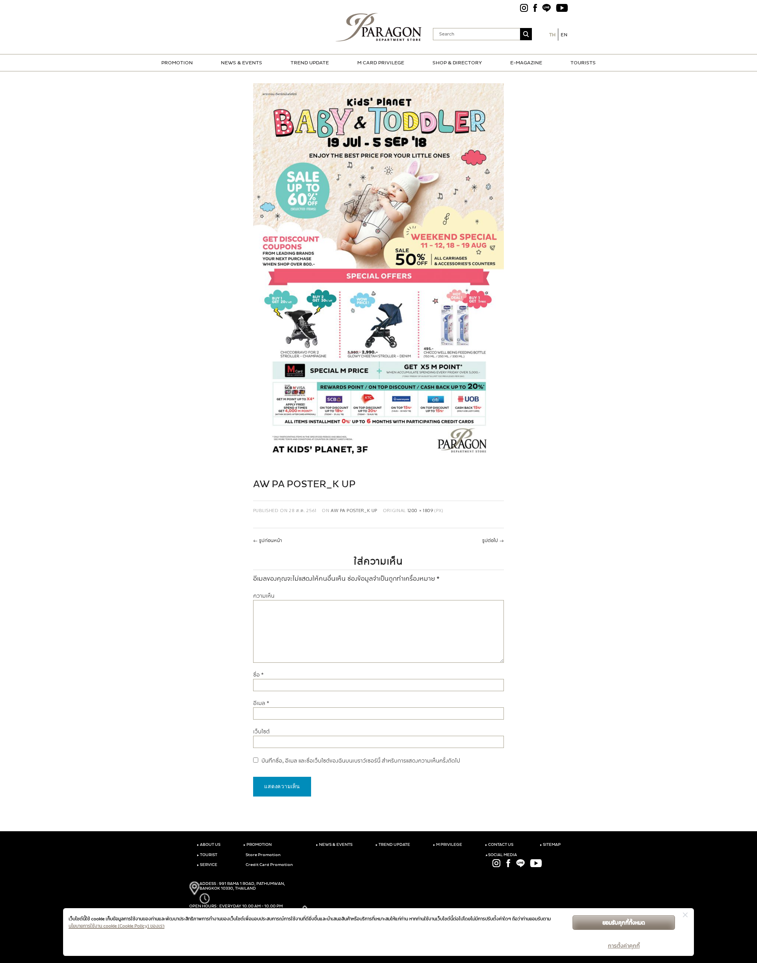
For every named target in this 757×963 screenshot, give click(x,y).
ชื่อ (258, 674)
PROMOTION (177, 62)
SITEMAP (550, 844)
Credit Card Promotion (269, 864)
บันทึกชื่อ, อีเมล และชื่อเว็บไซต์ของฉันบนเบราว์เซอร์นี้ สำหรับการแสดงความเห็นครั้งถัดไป (360, 760)
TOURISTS (583, 62)
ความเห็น (263, 596)
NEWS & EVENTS (241, 62)
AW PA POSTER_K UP (354, 510)
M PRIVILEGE (447, 844)
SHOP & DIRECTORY (457, 62)
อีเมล (261, 703)
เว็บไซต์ (261, 731)
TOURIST (207, 855)
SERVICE (207, 864)
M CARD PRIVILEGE (380, 62)
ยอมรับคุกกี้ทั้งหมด (623, 922)
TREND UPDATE (310, 62)
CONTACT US (499, 844)
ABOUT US (208, 844)
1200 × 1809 (420, 510)
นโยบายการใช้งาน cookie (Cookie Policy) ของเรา (116, 925)
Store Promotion (263, 855)
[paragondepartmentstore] (379, 27)
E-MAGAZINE (526, 62)
